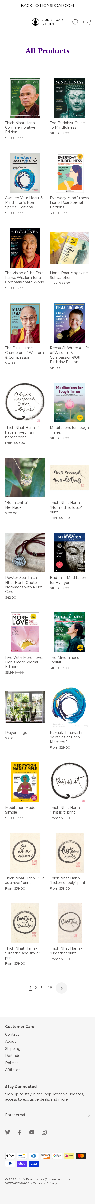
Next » (61, 988)
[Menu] (8, 22)
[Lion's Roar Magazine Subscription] (70, 248)
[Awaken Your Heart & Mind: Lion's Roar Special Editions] (25, 173)
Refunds (12, 1055)
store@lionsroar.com (52, 1179)
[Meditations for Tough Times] (70, 403)
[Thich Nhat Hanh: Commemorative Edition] (25, 98)
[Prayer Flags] (25, 707)
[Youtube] (31, 1131)
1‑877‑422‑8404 (17, 1183)
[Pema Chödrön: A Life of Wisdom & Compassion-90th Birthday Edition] (70, 323)
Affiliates (12, 1070)
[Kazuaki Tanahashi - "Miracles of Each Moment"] (70, 707)
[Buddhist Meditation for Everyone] (70, 553)
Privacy (51, 1183)
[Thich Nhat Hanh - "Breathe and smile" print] (25, 923)
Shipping (13, 1048)
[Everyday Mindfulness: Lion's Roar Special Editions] (70, 173)
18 (50, 987)
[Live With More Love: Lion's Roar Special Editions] (25, 632)
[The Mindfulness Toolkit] (70, 632)
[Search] (75, 22)
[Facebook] (19, 1131)
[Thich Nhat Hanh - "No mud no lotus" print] (70, 478)
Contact (12, 1034)
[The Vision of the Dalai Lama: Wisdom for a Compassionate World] (25, 248)
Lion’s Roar (25, 1179)
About (10, 1041)
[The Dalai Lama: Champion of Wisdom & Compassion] (25, 323)
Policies (11, 1063)
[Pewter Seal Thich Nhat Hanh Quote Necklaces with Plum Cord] (25, 553)
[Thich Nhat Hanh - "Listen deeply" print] (70, 853)
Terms (37, 1183)
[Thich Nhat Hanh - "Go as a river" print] (25, 853)
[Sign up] (87, 1115)
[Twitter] (7, 1131)
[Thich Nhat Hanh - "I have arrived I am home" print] (25, 403)
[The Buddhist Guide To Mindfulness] (70, 98)
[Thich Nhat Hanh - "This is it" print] (70, 782)
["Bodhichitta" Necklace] (25, 478)
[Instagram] (44, 1131)
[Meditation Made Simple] (25, 782)
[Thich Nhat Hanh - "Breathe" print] (70, 923)
